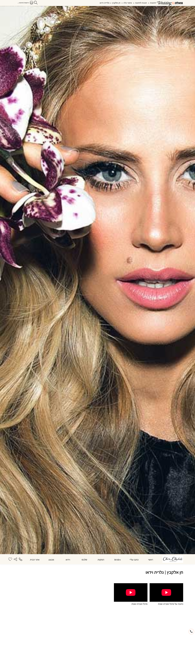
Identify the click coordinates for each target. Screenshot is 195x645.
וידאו (68, 559)
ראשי (150, 559)
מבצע (51, 559)
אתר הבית (35, 559)
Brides (117, 559)
